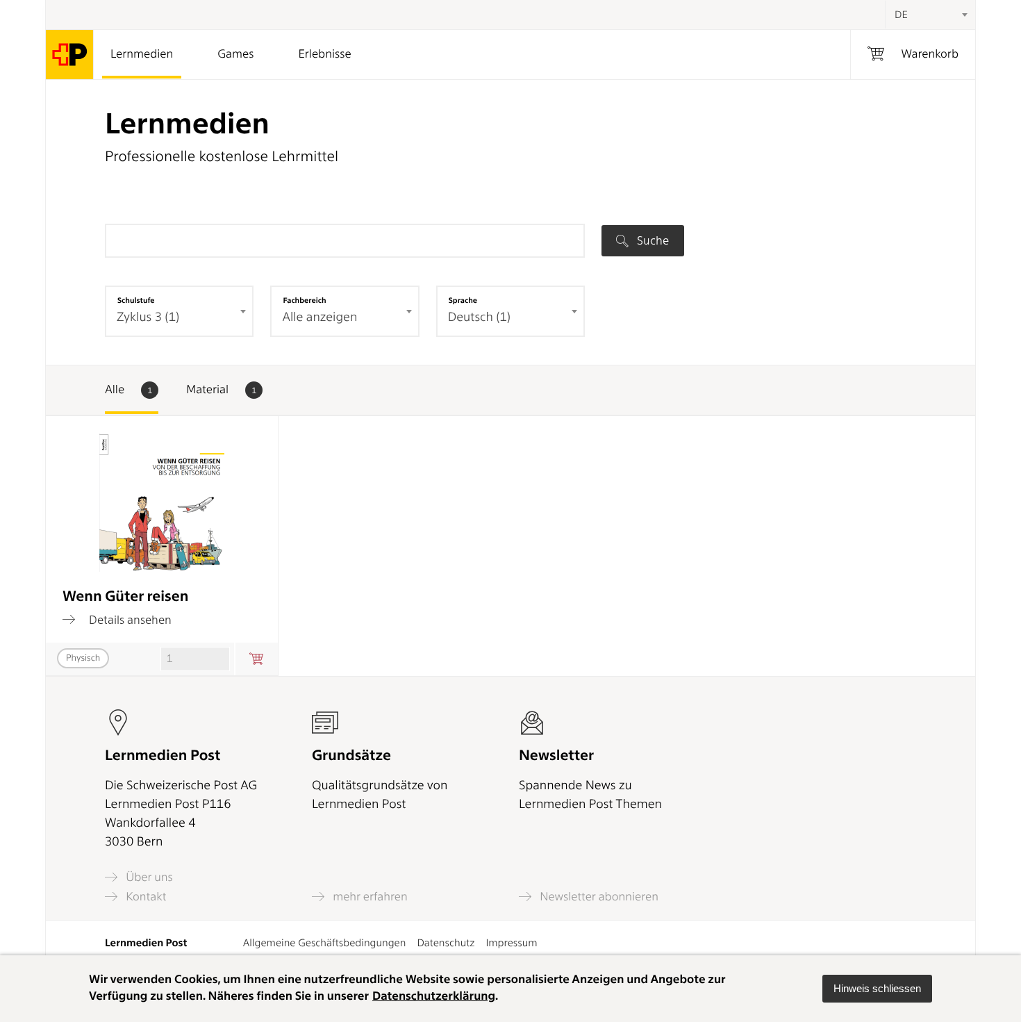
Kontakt (144, 896)
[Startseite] (70, 54)
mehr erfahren (369, 896)
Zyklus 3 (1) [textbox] (148, 317)
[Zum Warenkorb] (256, 659)
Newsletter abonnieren (597, 896)
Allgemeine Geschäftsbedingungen (324, 943)
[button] (877, 989)
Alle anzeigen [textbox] (319, 317)
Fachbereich (304, 300)
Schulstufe (136, 300)
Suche (651, 240)
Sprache (463, 300)
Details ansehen (129, 619)
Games (235, 54)
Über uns (148, 877)
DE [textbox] (901, 14)
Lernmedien (141, 54)
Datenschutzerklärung (433, 996)
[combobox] (930, 14)
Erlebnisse (324, 54)
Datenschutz (445, 943)
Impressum (511, 943)
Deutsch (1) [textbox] (479, 317)
